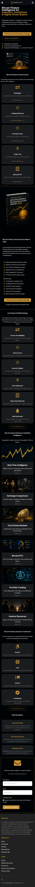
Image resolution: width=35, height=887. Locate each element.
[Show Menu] (2, 2)
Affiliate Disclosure (7, 863)
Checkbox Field (7, 798)
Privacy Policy (5, 871)
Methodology (5, 849)
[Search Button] (33, 2)
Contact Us (4, 866)
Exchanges (4, 844)
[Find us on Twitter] (2, 880)
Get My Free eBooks (11, 807)
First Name (6, 780)
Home (3, 841)
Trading (3, 847)
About (3, 860)
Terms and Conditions (8, 868)
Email (4, 789)
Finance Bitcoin (9, 883)
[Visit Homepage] (17, 2)
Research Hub (5, 852)
